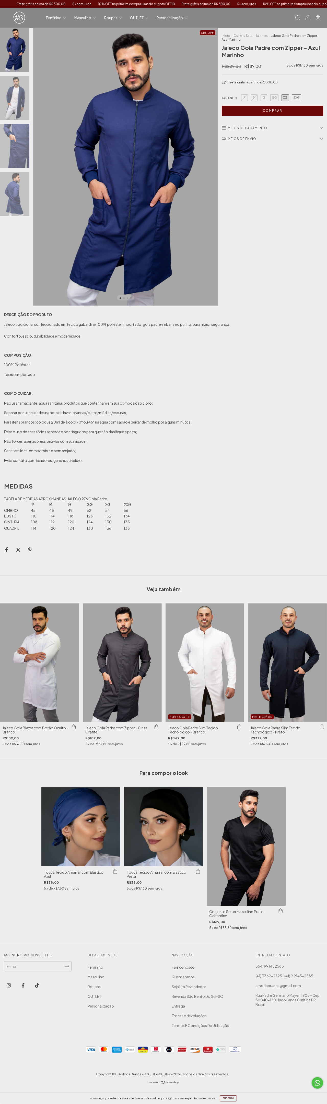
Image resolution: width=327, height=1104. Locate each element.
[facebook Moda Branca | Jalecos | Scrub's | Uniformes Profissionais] (23, 985)
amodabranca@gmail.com (278, 985)
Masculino (83, 17)
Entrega (178, 1006)
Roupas (111, 17)
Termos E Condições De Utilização (200, 1025)
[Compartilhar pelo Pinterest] (29, 549)
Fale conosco (183, 967)
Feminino (54, 17)
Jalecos (262, 36)
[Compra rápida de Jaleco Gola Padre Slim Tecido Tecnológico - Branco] (239, 727)
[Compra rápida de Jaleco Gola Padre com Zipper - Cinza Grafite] (156, 727)
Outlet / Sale (242, 36)
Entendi (228, 1098)
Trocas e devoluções (189, 1015)
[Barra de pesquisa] (297, 18)
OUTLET (137, 17)
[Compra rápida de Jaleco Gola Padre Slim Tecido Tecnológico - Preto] (322, 727)
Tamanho (229, 98)
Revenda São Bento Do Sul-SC (197, 996)
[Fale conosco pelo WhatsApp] (317, 1083)
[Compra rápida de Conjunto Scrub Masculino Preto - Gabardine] (280, 911)
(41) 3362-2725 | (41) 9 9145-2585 (284, 975)
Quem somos (183, 977)
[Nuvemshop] (164, 1082)
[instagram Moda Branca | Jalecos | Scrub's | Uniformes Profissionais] (9, 985)
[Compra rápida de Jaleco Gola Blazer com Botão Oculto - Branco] (74, 727)
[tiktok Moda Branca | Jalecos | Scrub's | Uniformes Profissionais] (37, 985)
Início (226, 36)
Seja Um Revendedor (189, 986)
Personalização (170, 17)
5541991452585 (269, 966)
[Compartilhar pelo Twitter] (18, 549)
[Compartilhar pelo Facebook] (6, 549)
